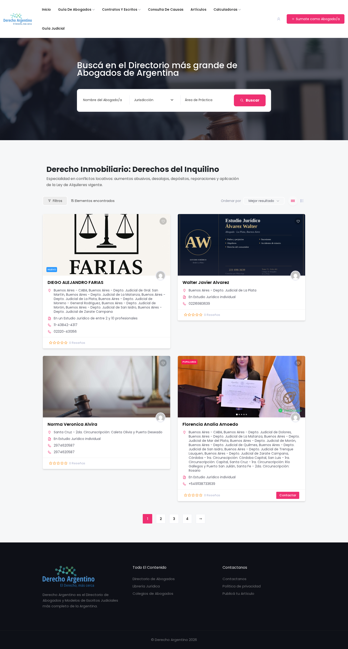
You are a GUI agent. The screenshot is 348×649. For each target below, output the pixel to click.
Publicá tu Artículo (238, 593)
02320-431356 (65, 331)
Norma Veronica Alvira (72, 424)
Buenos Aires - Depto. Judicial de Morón (262, 440)
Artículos (198, 9)
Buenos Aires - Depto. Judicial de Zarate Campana (108, 309)
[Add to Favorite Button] (163, 221)
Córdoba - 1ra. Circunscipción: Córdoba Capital (227, 457)
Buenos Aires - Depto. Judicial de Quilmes (223, 445)
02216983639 (199, 303)
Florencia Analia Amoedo (210, 424)
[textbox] (143, 99)
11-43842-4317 (65, 325)
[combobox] (153, 100)
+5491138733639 (202, 484)
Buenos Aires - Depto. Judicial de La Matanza (103, 294)
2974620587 (64, 445)
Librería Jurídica (146, 586)
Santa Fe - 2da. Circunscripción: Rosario (239, 468)
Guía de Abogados (74, 9)
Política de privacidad (242, 586)
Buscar (252, 100)
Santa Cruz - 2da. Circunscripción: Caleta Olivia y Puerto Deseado (108, 432)
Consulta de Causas (165, 9)
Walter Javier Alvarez (206, 282)
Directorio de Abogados (154, 578)
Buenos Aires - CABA (70, 290)
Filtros (57, 200)
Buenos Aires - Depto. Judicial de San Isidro (101, 307)
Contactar (287, 495)
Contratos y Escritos (119, 9)
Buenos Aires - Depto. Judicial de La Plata (222, 290)
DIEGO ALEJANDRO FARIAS (75, 282)
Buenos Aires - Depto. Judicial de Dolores (257, 432)
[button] (48, 244)
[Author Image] (160, 276)
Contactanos (234, 578)
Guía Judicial (53, 28)
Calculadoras (225, 9)
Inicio (46, 9)
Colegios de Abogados (153, 593)
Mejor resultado (261, 200)
